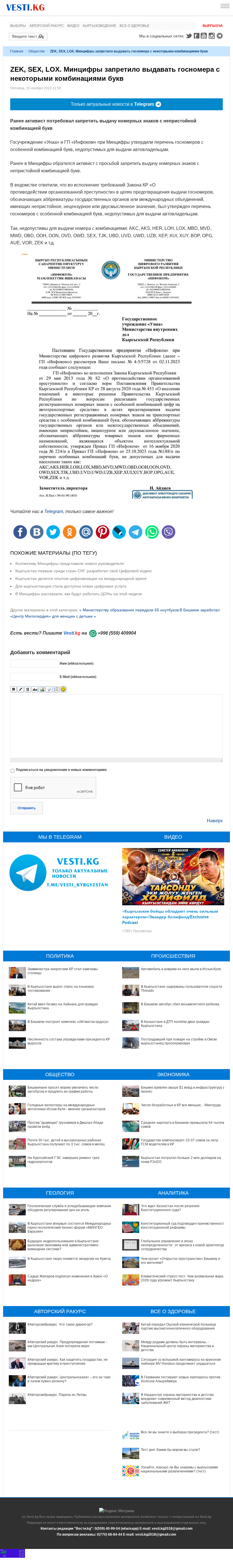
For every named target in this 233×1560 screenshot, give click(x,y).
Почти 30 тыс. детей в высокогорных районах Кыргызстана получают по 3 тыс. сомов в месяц (66, 1142)
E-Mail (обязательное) (78, 677)
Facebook (197, 36)
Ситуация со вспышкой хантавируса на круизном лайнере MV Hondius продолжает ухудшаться (180, 1362)
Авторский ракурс (46, 26)
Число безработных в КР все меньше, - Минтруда (181, 1105)
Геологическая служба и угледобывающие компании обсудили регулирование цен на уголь (70, 1208)
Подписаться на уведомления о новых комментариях (61, 770)
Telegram (220, 36)
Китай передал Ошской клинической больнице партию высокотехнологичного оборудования (178, 1326)
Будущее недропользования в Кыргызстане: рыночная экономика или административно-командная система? (63, 1245)
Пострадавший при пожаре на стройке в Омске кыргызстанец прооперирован (179, 1041)
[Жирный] (13, 689)
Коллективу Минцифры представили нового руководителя (69, 563)
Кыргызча (213, 26)
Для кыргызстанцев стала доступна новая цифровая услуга (70, 586)
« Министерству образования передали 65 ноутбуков (129, 610)
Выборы (18, 26)
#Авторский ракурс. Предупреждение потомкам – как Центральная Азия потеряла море (67, 1344)
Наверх (215, 820)
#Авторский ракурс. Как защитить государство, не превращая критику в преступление (68, 1362)
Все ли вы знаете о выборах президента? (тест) (180, 1432)
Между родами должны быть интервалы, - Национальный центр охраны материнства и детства (177, 1346)
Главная (16, 51)
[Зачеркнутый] (35, 689)
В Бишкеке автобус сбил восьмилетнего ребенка (180, 1004)
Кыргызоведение (99, 26)
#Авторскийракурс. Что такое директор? (60, 1324)
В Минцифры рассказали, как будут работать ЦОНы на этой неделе (78, 594)
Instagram (213, 36)
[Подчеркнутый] (27, 689)
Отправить (27, 808)
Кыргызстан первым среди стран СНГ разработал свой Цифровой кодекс (83, 571)
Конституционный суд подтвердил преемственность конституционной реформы (183, 1226)
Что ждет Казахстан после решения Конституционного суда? (170, 1208)
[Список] (56, 689)
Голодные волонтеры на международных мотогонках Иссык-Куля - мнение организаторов (66, 1107)
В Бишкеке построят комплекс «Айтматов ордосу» (68, 1022)
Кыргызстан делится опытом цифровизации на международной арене (81, 578)
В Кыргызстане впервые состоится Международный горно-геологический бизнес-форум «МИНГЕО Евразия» (70, 1228)
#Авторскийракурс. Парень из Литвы (57, 1395)
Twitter (189, 36)
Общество (36, 51)
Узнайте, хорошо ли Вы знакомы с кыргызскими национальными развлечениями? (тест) (179, 1469)
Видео (73, 26)
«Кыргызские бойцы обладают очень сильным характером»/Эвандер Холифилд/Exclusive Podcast (170, 916)
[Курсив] (20, 689)
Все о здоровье (134, 26)
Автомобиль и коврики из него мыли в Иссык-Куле (181, 969)
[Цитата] (49, 689)
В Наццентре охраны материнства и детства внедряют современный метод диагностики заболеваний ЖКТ (177, 1399)
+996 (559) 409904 (117, 633)
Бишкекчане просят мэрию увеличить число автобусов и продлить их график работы (63, 1089)
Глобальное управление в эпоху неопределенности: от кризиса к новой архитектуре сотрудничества (183, 1245)
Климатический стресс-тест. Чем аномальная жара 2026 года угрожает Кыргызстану (182, 1278)
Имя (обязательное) (76, 663)
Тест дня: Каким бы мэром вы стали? (170, 1450)
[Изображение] (42, 689)
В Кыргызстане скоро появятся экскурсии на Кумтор (70, 1259)
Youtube (205, 36)
